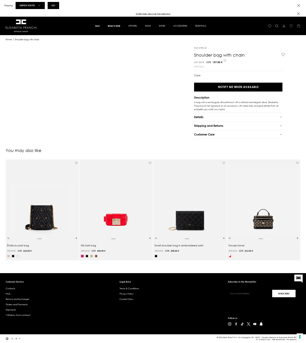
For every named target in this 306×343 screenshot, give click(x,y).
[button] (153, 13)
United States (27, 5)
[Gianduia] (96, 256)
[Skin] (8, 256)
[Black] (13, 256)
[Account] (283, 26)
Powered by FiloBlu (295, 339)
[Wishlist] (291, 26)
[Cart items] (298, 26)
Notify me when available (238, 86)
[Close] (298, 5)
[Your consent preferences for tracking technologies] (299, 336)
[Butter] (17, 256)
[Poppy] (82, 256)
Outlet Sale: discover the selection (153, 13)
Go (53, 5)
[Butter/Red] (229, 256)
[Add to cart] (76, 238)
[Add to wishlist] (281, 54)
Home (9, 39)
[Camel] (91, 256)
